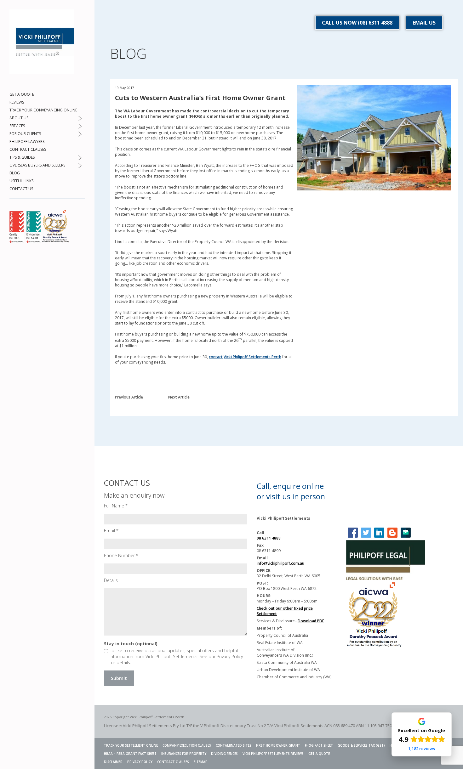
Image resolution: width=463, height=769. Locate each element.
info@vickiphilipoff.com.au (280, 563)
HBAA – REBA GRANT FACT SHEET (130, 753)
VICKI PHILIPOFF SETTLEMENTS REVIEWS (273, 753)
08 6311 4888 (269, 538)
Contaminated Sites (233, 745)
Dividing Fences (224, 753)
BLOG (14, 173)
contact (216, 356)
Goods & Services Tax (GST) (361, 745)
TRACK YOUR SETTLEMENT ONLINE (131, 745)
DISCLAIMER (113, 762)
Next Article (179, 397)
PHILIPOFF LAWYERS (26, 141)
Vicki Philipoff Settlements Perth (252, 356)
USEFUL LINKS (21, 181)
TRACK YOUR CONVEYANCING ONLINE (43, 110)
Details (111, 580)
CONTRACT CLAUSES (27, 149)
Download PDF (311, 621)
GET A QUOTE (21, 94)
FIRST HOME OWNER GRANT (278, 745)
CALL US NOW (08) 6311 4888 (357, 22)
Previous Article (129, 397)
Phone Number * (121, 555)
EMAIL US (424, 22)
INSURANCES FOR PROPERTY (183, 753)
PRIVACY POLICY (139, 762)
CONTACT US (21, 188)
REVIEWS (16, 102)
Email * (111, 531)
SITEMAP (201, 762)
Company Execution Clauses (187, 745)
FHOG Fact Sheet (319, 745)
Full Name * (116, 506)
